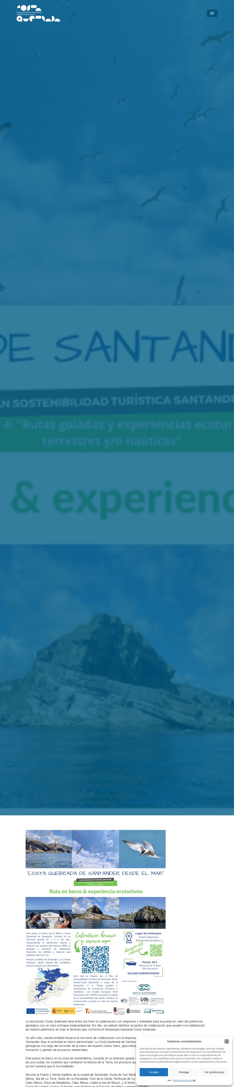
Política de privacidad (184, 1080)
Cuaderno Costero (67, 562)
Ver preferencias (214, 1072)
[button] (227, 1041)
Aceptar (153, 1072)
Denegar (184, 1072)
